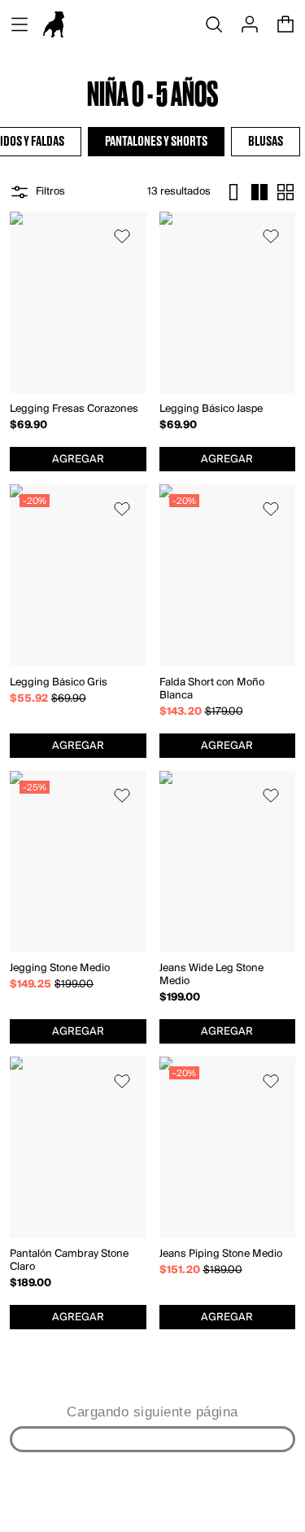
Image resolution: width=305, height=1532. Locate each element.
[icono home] (54, 24)
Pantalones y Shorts (156, 141)
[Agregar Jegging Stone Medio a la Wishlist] (122, 795)
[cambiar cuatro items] (259, 192)
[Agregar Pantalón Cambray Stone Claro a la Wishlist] (122, 1081)
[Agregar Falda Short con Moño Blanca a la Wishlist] (270, 508)
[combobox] (78, 459)
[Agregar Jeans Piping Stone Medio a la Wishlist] (270, 1081)
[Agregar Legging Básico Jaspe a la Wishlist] (270, 236)
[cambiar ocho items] (285, 192)
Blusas (265, 141)
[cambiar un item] (233, 192)
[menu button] (19, 24)
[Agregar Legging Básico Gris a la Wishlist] (122, 508)
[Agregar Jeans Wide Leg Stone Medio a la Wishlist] (270, 795)
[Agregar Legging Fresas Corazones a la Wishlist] (122, 236)
